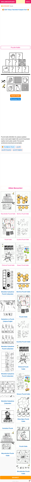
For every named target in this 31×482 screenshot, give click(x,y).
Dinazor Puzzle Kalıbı (23, 265)
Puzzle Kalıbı (8, 239)
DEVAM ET (15, 477)
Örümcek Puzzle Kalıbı (8, 265)
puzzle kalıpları (17, 150)
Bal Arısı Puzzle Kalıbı (23, 213)
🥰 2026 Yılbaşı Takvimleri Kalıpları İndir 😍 (15, 9)
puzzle (19, 147)
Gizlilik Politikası (15, 481)
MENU (28, 2)
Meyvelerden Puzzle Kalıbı (8, 213)
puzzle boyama (6, 150)
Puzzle (11, 6)
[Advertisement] (15, 28)
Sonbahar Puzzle (7, 428)
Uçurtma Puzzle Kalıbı (23, 239)
